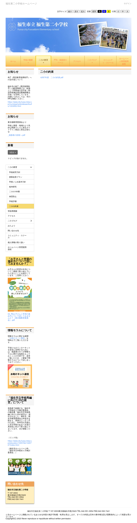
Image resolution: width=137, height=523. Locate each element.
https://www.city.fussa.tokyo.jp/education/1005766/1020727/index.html (20, 442)
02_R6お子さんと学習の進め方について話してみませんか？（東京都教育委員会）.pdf (19, 316)
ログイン (127, 3)
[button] (43, 61)
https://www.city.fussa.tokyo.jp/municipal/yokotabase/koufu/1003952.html (20, 104)
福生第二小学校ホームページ (21, 3)
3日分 (12, 152)
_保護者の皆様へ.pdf (16, 135)
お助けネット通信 (17, 338)
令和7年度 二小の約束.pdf (51, 77)
